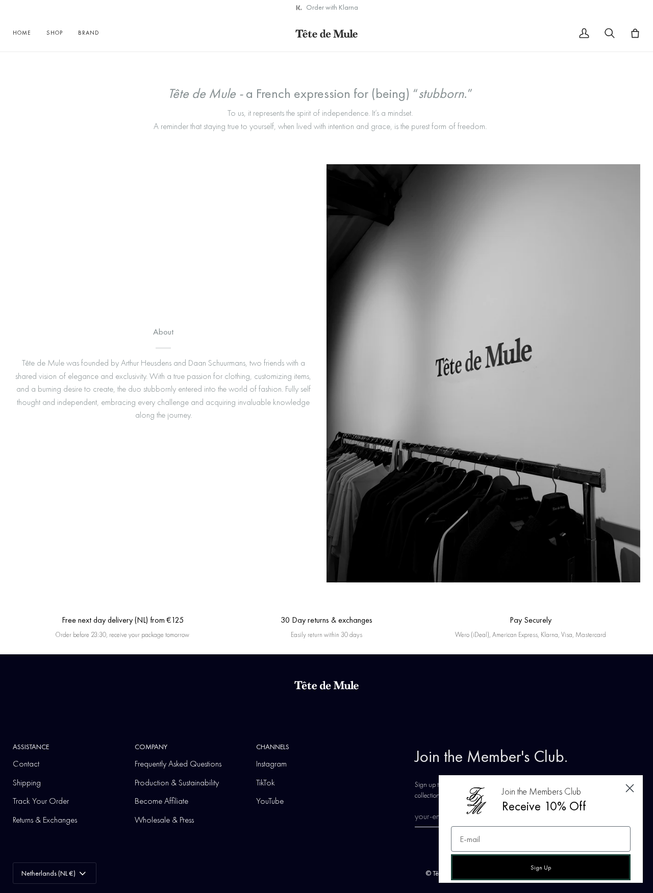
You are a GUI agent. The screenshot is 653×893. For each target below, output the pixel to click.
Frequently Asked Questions (178, 763)
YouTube (270, 800)
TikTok (265, 782)
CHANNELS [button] (272, 746)
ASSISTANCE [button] (31, 746)
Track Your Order (41, 800)
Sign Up (541, 867)
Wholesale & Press (164, 819)
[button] (54, 33)
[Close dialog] (630, 788)
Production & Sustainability (177, 782)
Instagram (271, 763)
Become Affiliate (161, 800)
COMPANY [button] (151, 746)
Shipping (27, 782)
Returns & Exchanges (45, 819)
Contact (26, 763)
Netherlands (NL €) (48, 873)
